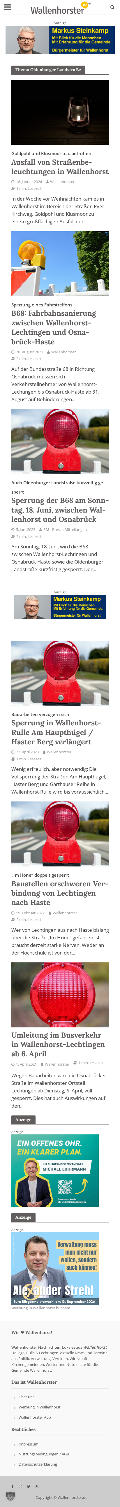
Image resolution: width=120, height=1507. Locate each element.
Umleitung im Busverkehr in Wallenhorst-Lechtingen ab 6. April (58, 1044)
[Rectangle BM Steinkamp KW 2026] (55, 1170)
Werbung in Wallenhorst (40, 1407)
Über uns (26, 1397)
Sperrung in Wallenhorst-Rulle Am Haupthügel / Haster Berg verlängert (56, 728)
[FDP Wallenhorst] (55, 1268)
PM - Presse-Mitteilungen (65, 529)
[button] (10, 1496)
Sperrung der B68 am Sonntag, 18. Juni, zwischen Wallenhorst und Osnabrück (60, 502)
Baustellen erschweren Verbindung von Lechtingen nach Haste (59, 889)
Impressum (28, 1444)
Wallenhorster (62, 181)
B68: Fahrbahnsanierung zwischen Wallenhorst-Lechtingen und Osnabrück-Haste (53, 324)
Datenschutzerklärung (38, 1464)
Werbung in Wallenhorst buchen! (40, 1307)
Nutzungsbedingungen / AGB (44, 1454)
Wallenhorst (95, 1347)
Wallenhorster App (35, 1417)
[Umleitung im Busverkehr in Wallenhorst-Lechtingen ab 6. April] (60, 994)
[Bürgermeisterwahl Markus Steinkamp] (60, 39)
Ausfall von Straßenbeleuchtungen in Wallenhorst (60, 163)
